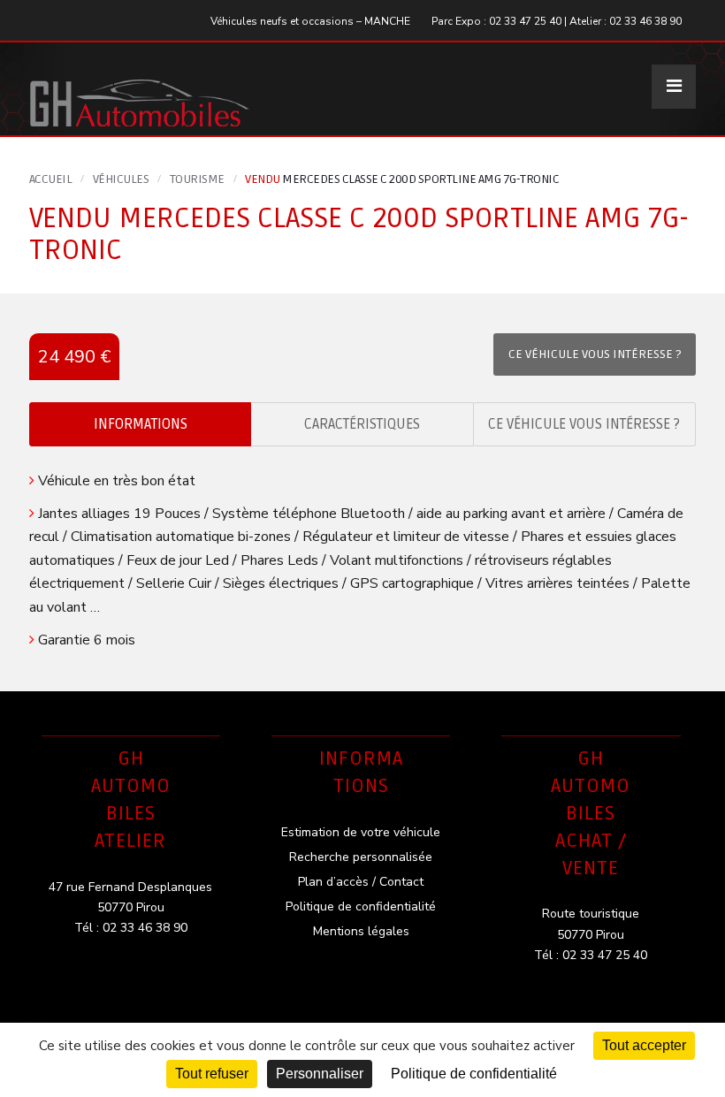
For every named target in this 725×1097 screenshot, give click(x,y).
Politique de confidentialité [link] (474, 1073)
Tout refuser (211, 1073)
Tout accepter (644, 1045)
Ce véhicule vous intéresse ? (584, 424)
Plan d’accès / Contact (361, 881)
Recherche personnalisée (360, 857)
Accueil (50, 179)
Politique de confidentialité (361, 906)
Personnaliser (319, 1073)
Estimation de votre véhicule (360, 832)
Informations (140, 424)
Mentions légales (361, 931)
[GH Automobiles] (139, 88)
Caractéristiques (362, 424)
